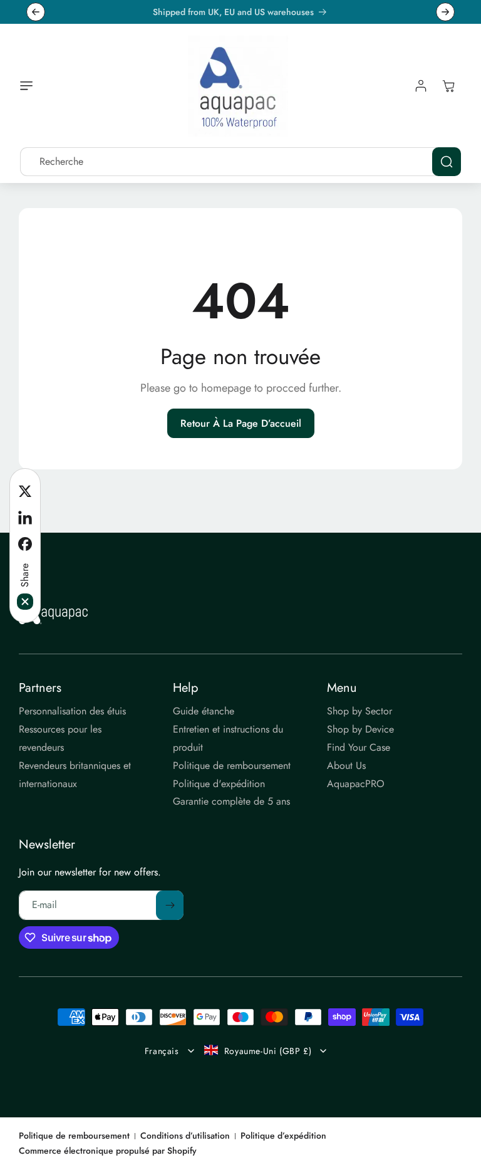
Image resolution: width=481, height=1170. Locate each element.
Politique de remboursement (74, 1136)
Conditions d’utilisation (185, 1136)
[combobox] (240, 161)
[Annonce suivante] (445, 12)
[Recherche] (446, 161)
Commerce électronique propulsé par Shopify (108, 1150)
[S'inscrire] (170, 905)
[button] (29, 85)
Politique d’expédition (283, 1136)
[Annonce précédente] (35, 12)
